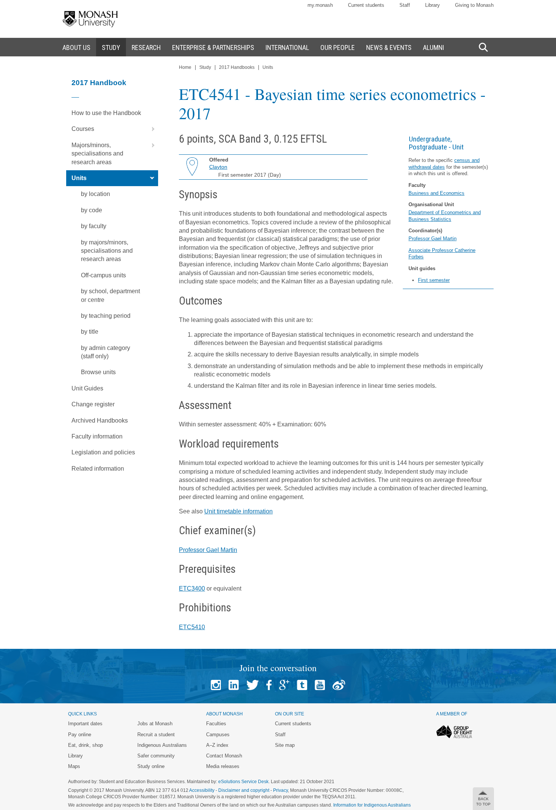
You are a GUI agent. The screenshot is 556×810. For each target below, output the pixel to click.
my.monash (320, 5)
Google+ (284, 685)
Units (79, 178)
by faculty (93, 226)
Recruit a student (156, 734)
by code (91, 210)
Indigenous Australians (162, 745)
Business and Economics (436, 193)
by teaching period (105, 315)
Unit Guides (87, 388)
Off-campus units (103, 275)
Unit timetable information (238, 511)
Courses (82, 129)
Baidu (338, 685)
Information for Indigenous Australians (372, 805)
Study (205, 67)
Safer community (156, 756)
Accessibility (201, 790)
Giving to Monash (474, 5)
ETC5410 (192, 627)
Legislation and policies (103, 452)
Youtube (320, 685)
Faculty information (97, 436)
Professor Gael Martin (432, 238)
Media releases (222, 766)
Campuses (218, 734)
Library (432, 5)
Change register (93, 404)
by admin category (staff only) (105, 352)
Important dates (85, 723)
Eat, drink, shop (85, 745)
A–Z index (217, 745)
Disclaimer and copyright (243, 790)
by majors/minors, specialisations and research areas (107, 251)
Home (185, 67)
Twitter (252, 685)
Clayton (218, 167)
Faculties (216, 723)
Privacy (280, 790)
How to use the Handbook (106, 113)
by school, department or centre (110, 295)
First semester (434, 280)
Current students (366, 5)
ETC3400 (192, 588)
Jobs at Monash (154, 723)
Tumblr (302, 685)
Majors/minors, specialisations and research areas (97, 153)
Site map (285, 745)
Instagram (216, 685)
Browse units (98, 372)
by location (95, 194)
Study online (151, 766)
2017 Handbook (98, 83)
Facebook (269, 685)
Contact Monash (224, 756)
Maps (74, 766)
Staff (404, 5)
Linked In (233, 685)
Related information (97, 468)
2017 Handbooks (237, 67)
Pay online (79, 734)
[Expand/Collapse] (150, 129)
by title (89, 331)
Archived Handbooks (99, 420)
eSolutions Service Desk (243, 781)
